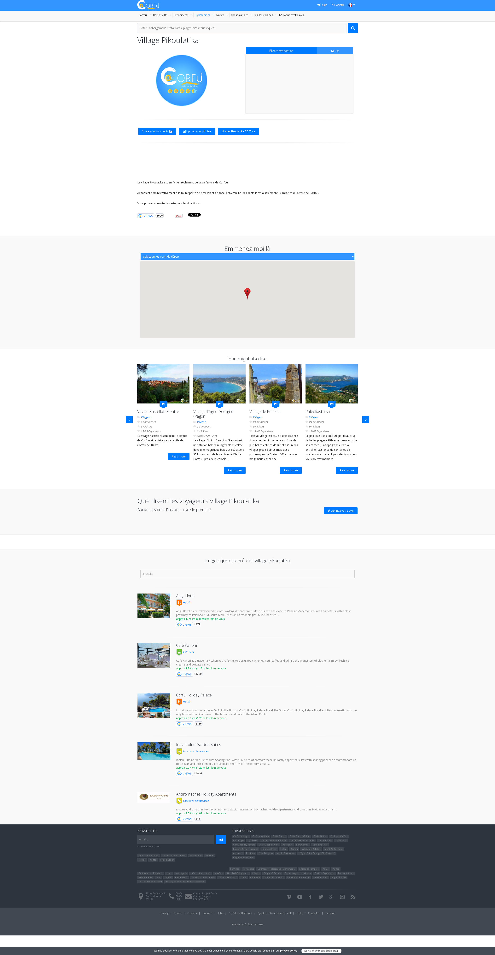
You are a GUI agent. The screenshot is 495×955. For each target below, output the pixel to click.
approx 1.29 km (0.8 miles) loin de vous (200, 619)
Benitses (250, 853)
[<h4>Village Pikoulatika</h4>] (181, 80)
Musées (210, 855)
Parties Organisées (324, 873)
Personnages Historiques (298, 873)
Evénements (184, 15)
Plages (152, 859)
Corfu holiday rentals (244, 844)
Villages (145, 417)
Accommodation (282, 51)
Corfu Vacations (260, 836)
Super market (339, 877)
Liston (283, 848)
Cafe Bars (188, 652)
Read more (179, 456)
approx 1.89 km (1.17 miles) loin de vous (201, 668)
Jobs (220, 913)
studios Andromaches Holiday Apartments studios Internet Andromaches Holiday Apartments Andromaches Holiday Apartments (256, 809)
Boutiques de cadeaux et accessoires (185, 881)
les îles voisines (265, 15)
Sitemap (330, 913)
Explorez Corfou (338, 836)
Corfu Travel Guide (300, 836)
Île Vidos (234, 868)
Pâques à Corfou (272, 873)
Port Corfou (302, 844)
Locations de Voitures (298, 877)
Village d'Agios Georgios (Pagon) (213, 414)
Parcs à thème (345, 873)
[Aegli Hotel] (153, 606)
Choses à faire (242, 15)
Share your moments (155, 131)
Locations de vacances (195, 751)
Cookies (192, 913)
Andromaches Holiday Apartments (206, 794)
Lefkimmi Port (319, 844)
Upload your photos (198, 131)
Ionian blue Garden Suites (198, 744)
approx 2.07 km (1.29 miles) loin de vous (201, 718)
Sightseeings (205, 15)
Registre (339, 4)
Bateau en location (273, 877)
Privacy (164, 913)
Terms (178, 913)
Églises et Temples (308, 868)
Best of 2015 (160, 15)
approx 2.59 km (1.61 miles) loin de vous (201, 813)
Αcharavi (237, 853)
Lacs (169, 873)
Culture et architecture (151, 873)
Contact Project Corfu (205, 893)
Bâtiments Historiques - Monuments (276, 868)
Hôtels (186, 602)
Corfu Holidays (240, 836)
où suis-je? (238, 840)
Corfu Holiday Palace (194, 695)
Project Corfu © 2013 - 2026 (247, 924)
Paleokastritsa (318, 411)
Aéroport (287, 844)
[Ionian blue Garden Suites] (153, 751)
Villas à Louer (167, 859)
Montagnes (181, 873)
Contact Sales (200, 899)
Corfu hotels (325, 840)
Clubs (243, 877)
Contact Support (202, 896)
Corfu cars (341, 840)
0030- (179, 893)
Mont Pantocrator (333, 848)
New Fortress (266, 853)
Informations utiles (148, 855)
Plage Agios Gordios (243, 857)
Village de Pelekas (264, 411)
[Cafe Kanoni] (153, 655)
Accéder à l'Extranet (240, 913)
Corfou (145, 15)
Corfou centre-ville (269, 844)
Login (323, 4)
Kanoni (294, 848)
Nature (223, 15)
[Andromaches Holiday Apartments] (153, 797)
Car (336, 51)
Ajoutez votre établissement (274, 913)
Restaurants (196, 855)
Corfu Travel (279, 836)
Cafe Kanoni (186, 645)
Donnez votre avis (291, 15)
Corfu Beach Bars (227, 877)
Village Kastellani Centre (158, 411)
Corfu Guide (320, 836)
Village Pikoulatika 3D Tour (238, 131)
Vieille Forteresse (286, 853)
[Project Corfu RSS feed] (353, 897)
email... (143, 839)
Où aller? (252, 840)
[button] (247, 294)
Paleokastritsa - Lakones (245, 848)
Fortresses (248, 868)
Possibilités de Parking (150, 881)
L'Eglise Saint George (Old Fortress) (317, 853)
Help (299, 913)
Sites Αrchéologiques (237, 873)
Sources (207, 913)
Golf (158, 877)
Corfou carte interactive (273, 840)
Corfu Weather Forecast (302, 840)
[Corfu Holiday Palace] (153, 705)
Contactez (314, 913)
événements (145, 877)
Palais (325, 868)
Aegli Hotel (185, 595)
